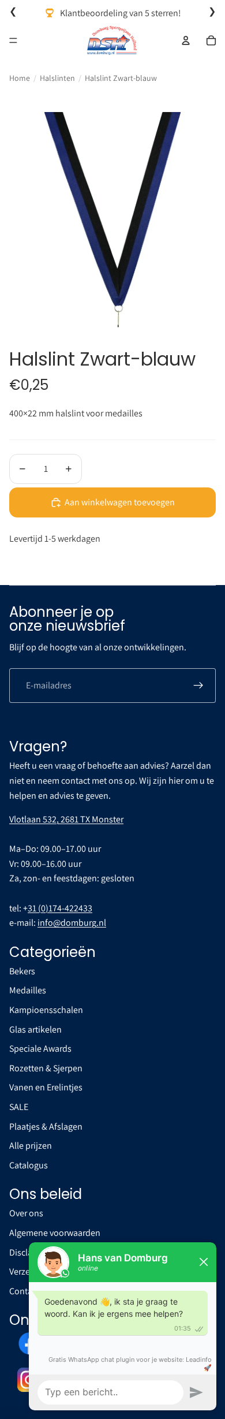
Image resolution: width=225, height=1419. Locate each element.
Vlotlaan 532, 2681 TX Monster (66, 819)
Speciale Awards (40, 1048)
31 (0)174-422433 (60, 908)
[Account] (185, 40)
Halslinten (57, 78)
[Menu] (13, 40)
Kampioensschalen (46, 1010)
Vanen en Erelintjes (45, 1087)
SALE (18, 1107)
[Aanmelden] (198, 685)
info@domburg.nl (72, 923)
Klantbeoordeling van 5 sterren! (120, 13)
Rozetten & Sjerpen (45, 1068)
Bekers (22, 971)
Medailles (27, 990)
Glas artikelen (35, 1029)
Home (19, 78)
